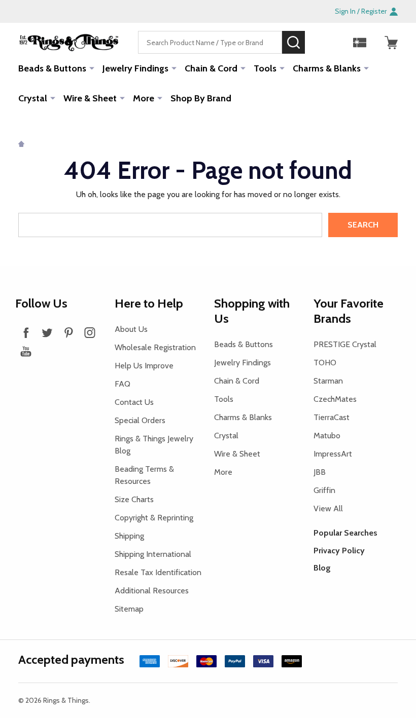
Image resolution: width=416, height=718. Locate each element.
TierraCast (332, 417)
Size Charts (134, 499)
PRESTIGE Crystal (345, 344)
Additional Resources (152, 590)
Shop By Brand (200, 98)
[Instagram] (89, 332)
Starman (328, 381)
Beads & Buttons (52, 68)
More (143, 98)
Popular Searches (345, 533)
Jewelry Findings (135, 68)
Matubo (327, 435)
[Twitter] (47, 332)
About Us (131, 329)
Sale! (320, 42)
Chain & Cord (211, 68)
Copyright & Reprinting (154, 517)
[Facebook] (26, 332)
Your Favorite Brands (349, 311)
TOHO (325, 362)
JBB (320, 472)
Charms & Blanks (327, 68)
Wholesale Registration (155, 347)
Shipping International (153, 554)
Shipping (129, 536)
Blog (322, 568)
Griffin (324, 490)
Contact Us (134, 402)
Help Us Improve (144, 365)
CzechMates (335, 399)
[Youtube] (26, 351)
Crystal (32, 98)
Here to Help (149, 303)
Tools (265, 68)
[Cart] (391, 42)
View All (328, 508)
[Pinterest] (68, 332)
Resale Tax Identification (158, 572)
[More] (91, 68)
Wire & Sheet (90, 98)
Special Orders (140, 420)
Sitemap (129, 609)
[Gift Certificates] (359, 42)
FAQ (122, 384)
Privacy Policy (339, 550)
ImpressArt (333, 454)
